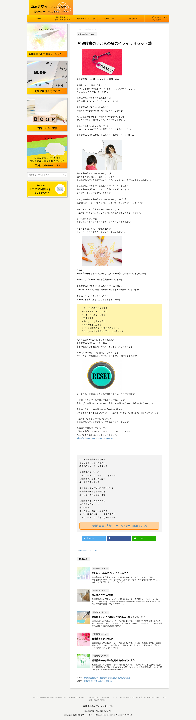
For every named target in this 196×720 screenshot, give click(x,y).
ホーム (39, 19)
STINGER (128, 715)
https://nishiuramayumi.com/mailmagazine (95, 438)
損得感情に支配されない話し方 (98, 681)
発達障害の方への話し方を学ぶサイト (98, 711)
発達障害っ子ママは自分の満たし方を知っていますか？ (118, 617)
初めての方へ (109, 19)
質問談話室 (133, 19)
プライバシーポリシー (151, 697)
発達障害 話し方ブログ (86, 19)
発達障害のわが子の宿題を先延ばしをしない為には (107, 678)
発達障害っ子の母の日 (102, 638)
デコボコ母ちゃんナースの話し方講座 (156, 18)
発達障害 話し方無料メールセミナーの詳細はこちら (119, 525)
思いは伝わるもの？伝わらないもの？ (110, 573)
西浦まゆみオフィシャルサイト (98, 706)
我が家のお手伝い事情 (102, 595)
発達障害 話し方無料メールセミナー (62, 18)
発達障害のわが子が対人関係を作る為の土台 (113, 660)
